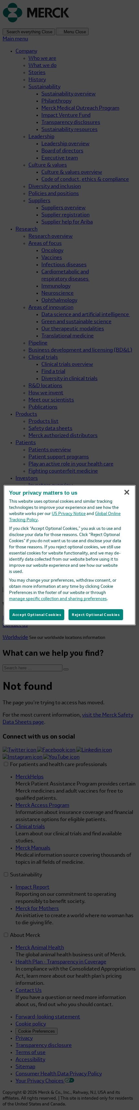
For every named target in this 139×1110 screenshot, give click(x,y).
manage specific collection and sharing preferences (58, 599)
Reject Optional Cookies (96, 614)
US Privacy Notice (69, 514)
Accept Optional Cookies (36, 614)
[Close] (127, 492)
